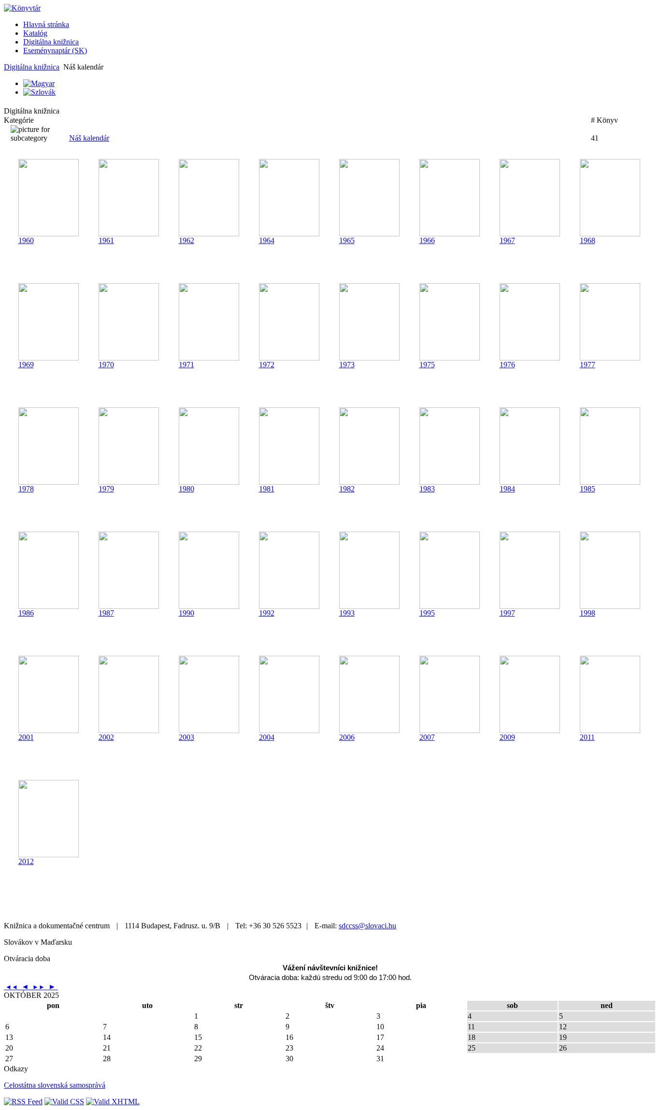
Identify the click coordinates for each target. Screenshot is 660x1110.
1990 (186, 613)
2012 (26, 861)
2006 (347, 737)
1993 (347, 613)
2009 (507, 737)
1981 (266, 489)
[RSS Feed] (23, 1101)
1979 (106, 489)
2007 (427, 737)
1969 (26, 364)
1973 (347, 364)
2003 (186, 737)
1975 (427, 364)
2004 (266, 737)
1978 (26, 489)
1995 (427, 613)
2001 (26, 737)
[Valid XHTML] (113, 1101)
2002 (106, 737)
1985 (587, 489)
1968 (587, 240)
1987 (106, 613)
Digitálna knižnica (31, 67)
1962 (186, 240)
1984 (507, 489)
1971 (186, 364)
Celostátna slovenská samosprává (54, 1085)
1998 (587, 613)
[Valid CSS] (64, 1101)
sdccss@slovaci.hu (367, 926)
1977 (587, 364)
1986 (26, 613)
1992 (266, 613)
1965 (347, 240)
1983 (427, 489)
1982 (347, 489)
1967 (507, 240)
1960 (26, 240)
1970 (106, 364)
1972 (266, 364)
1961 (106, 240)
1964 (266, 240)
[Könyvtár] (22, 8)
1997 (507, 613)
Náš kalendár (89, 138)
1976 (507, 364)
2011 (587, 737)
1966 (427, 240)
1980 (186, 489)
